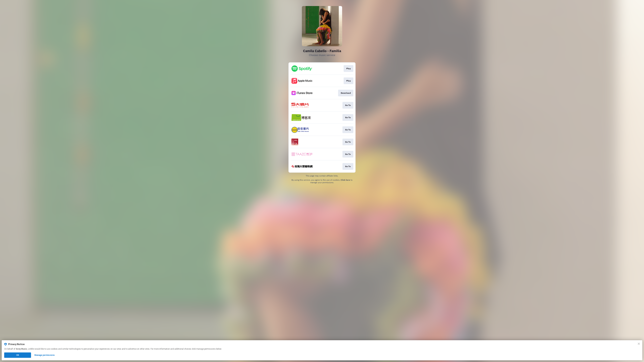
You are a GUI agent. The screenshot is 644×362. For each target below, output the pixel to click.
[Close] (638, 343)
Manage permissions (44, 355)
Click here (345, 180)
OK (17, 355)
